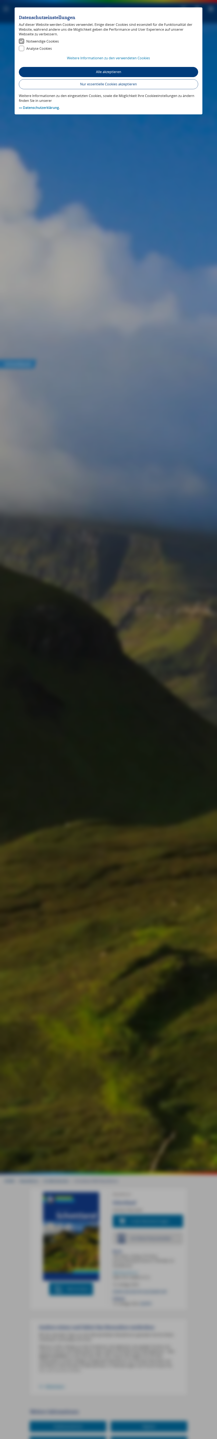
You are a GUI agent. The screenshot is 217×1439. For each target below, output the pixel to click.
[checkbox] (108, 41)
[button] (108, 60)
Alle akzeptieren (108, 72)
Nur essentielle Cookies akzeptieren (108, 84)
